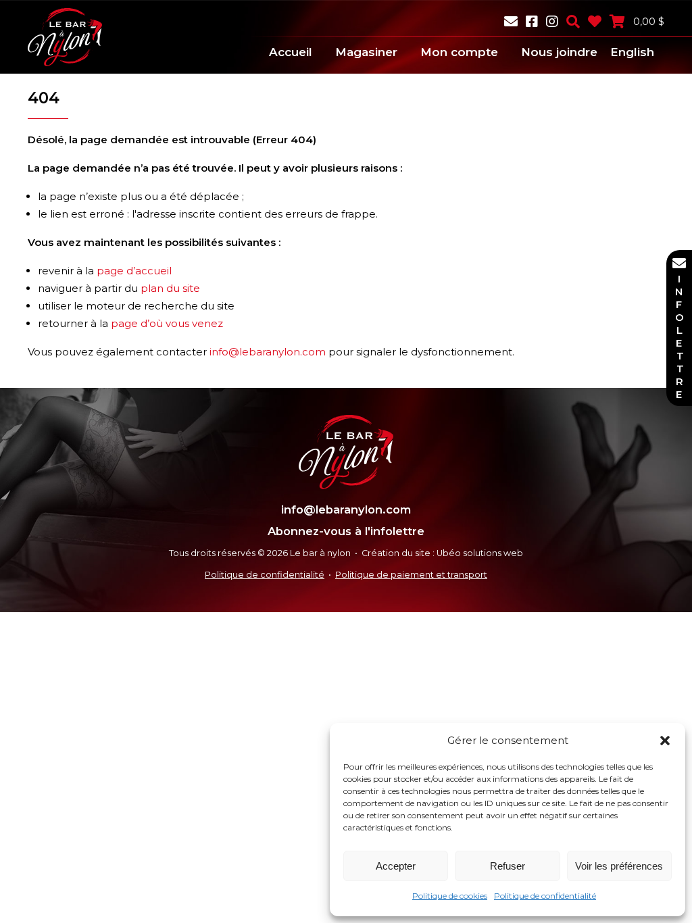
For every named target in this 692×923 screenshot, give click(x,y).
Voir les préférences (619, 866)
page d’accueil (134, 270)
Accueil (290, 52)
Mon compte (459, 52)
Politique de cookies (449, 896)
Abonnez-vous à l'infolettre (346, 531)
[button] (665, 740)
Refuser (507, 866)
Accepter (396, 866)
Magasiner (366, 52)
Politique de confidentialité (545, 896)
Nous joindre (559, 52)
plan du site (170, 288)
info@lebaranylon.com (267, 351)
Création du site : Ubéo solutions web (442, 553)
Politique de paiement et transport (411, 575)
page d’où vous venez (167, 323)
